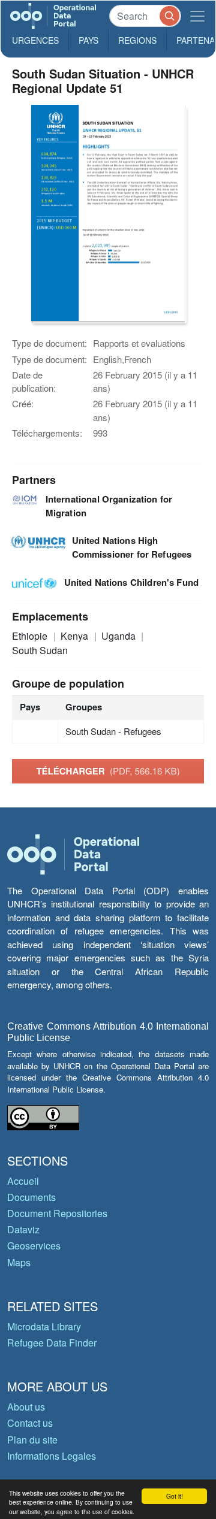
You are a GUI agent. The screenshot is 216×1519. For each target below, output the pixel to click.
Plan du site (32, 1440)
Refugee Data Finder (52, 1342)
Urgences (35, 40)
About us (26, 1407)
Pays (88, 40)
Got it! (174, 1495)
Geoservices (34, 1245)
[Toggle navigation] (197, 15)
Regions (137, 40)
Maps (19, 1262)
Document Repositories (57, 1213)
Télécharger (107, 770)
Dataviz (23, 1229)
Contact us (30, 1423)
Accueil (23, 1181)
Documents (31, 1197)
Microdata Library (44, 1326)
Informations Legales (51, 1456)
